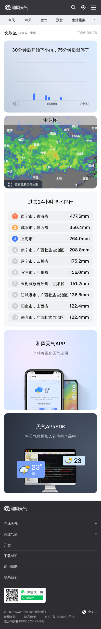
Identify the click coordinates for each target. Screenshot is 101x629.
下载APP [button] (10, 556)
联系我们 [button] (11, 577)
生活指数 (79, 20)
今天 (11, 20)
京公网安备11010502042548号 (24, 621)
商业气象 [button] (11, 534)
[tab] (50, 523)
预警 (59, 20)
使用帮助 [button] (11, 566)
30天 (28, 20)
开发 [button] (7, 545)
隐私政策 (30, 617)
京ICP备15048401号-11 (60, 617)
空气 (43, 20)
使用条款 (10, 617)
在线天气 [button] (11, 524)
